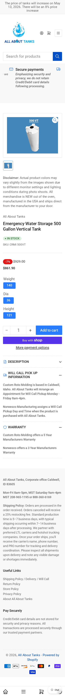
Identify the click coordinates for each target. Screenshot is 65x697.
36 (8, 300)
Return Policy (11, 584)
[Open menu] (58, 33)
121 (9, 315)
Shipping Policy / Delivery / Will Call (26, 579)
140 (9, 285)
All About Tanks (14, 216)
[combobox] (32, 56)
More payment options (32, 347)
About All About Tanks (17, 599)
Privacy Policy (12, 594)
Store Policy (11, 589)
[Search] (57, 56)
